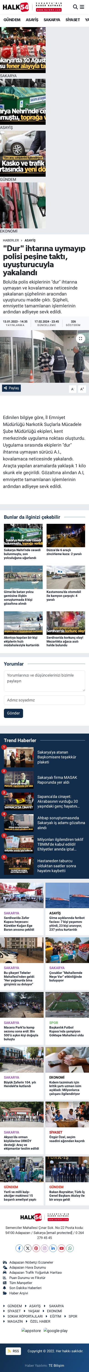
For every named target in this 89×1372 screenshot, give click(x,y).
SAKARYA (52, 20)
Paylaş (14, 388)
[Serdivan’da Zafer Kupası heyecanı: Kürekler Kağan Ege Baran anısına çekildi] (22, 895)
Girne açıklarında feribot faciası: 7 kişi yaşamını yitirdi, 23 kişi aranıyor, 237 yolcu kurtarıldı (67, 923)
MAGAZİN (15, 1321)
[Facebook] (19, 1248)
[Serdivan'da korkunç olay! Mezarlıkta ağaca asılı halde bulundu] (66, 622)
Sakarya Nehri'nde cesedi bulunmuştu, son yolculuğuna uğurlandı (22, 554)
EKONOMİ (56, 1077)
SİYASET (72, 20)
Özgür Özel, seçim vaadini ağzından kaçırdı (67, 1139)
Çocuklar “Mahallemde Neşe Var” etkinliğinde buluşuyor (65, 976)
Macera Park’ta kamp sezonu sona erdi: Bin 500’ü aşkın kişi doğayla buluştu (21, 1033)
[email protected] (59, 1233)
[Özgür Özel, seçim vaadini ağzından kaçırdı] (67, 1114)
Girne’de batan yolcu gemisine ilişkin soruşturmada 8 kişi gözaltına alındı (19, 597)
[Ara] (75, 7)
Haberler (11, 240)
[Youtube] (61, 1248)
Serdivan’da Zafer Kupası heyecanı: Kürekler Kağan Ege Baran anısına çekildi (19, 923)
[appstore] (32, 1331)
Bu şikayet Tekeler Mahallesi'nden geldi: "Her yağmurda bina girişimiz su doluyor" (19, 978)
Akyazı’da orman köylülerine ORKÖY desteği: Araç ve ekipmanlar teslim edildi (21, 1142)
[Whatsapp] (70, 1248)
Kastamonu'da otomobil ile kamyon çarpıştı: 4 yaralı (64, 595)
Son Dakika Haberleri (25, 1288)
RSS (15, 1351)
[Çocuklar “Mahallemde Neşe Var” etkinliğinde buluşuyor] (67, 950)
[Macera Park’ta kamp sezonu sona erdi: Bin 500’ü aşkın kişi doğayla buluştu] (22, 1005)
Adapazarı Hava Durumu (27, 1267)
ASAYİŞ (32, 20)
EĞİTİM (55, 1316)
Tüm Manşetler (20, 1283)
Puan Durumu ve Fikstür (27, 1278)
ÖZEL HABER (40, 1321)
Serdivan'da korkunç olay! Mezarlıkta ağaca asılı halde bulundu (65, 641)
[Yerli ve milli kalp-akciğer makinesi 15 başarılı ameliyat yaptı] (22, 1169)
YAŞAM (33, 1311)
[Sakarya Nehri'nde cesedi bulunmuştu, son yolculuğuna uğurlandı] (23, 535)
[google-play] (56, 1331)
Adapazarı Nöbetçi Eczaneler (31, 1262)
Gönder (13, 713)
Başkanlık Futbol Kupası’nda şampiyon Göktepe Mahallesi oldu (66, 1031)
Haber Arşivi (18, 1293)
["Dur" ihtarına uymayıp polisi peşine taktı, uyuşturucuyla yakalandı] (44, 356)
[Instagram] (44, 1248)
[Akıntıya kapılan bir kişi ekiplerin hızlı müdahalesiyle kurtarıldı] (23, 622)
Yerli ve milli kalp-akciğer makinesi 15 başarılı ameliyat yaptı (20, 1196)
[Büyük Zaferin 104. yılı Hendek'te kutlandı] (22, 1060)
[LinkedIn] (53, 1248)
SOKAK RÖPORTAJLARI (25, 1316)
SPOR (53, 1023)
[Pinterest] (36, 1248)
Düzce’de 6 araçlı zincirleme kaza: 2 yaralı (64, 552)
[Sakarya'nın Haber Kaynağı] (32, 7)
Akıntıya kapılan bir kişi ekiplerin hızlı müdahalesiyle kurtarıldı (21, 641)
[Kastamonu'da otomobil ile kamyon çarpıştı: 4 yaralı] (66, 577)
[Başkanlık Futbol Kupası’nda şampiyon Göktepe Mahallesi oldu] (67, 1005)
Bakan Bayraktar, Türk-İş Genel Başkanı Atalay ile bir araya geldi (67, 1196)
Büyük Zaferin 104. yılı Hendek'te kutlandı (20, 1084)
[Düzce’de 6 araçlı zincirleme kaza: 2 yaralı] (66, 535)
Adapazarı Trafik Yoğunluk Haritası (35, 1272)
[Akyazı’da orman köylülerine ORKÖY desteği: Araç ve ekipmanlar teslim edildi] (22, 1114)
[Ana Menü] (82, 7)
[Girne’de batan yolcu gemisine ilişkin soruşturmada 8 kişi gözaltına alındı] (23, 577)
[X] (27, 1248)
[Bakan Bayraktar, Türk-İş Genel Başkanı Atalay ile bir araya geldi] (67, 1169)
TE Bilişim (56, 1365)
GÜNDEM (11, 20)
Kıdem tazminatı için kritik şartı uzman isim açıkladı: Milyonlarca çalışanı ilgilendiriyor (65, 1088)
